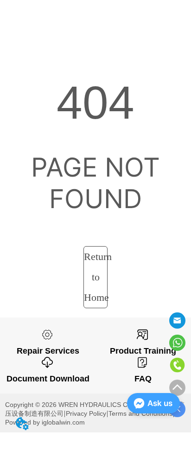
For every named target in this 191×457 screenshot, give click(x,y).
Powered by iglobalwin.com (45, 422)
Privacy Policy (86, 413)
